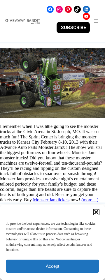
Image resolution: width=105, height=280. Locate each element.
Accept (52, 266)
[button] (96, 212)
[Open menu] (96, 20)
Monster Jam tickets (51, 199)
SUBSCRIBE (73, 27)
